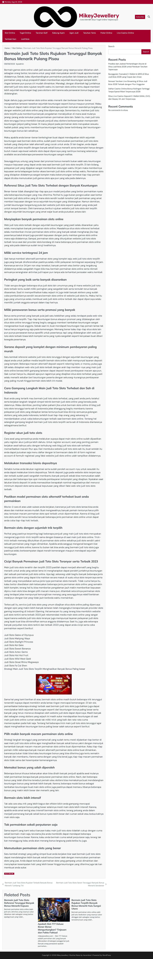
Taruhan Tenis (89, 33)
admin (21, 64)
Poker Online (106, 33)
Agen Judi (73, 33)
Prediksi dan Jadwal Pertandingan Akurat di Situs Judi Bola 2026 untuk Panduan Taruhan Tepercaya (127, 67)
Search (111, 46)
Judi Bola (25, 39)
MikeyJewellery (99, 15)
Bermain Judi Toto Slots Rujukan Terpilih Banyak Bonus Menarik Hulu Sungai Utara (86, 904)
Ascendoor (87, 955)
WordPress (106, 955)
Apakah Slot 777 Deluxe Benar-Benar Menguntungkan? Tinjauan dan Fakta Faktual (52, 928)
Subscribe (140, 17)
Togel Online (25, 33)
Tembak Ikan (10, 39)
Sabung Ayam (58, 33)
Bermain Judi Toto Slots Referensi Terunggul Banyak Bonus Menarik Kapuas (19, 903)
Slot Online (10, 33)
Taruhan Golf (41, 33)
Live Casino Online (125, 33)
